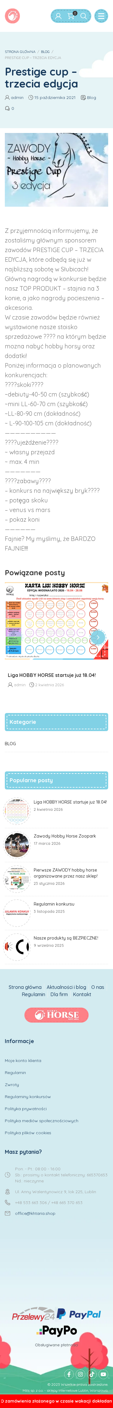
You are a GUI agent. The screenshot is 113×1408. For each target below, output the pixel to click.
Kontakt (82, 994)
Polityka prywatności (26, 1108)
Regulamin (33, 994)
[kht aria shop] (12, 15)
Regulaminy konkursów (28, 1096)
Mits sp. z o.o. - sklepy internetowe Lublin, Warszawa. (65, 1390)
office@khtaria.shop (35, 1213)
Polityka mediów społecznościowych (41, 1120)
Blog (91, 97)
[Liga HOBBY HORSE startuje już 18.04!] (56, 620)
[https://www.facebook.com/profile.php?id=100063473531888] (69, 1374)
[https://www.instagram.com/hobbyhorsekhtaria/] (80, 1374)
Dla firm (59, 994)
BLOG (45, 51)
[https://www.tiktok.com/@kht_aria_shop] (92, 1374)
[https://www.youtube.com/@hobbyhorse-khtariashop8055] (103, 1374)
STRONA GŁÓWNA (20, 51)
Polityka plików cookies (28, 1132)
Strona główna (25, 987)
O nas (97, 987)
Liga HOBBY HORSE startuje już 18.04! (52, 675)
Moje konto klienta (23, 1060)
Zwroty (12, 1084)
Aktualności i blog (66, 987)
